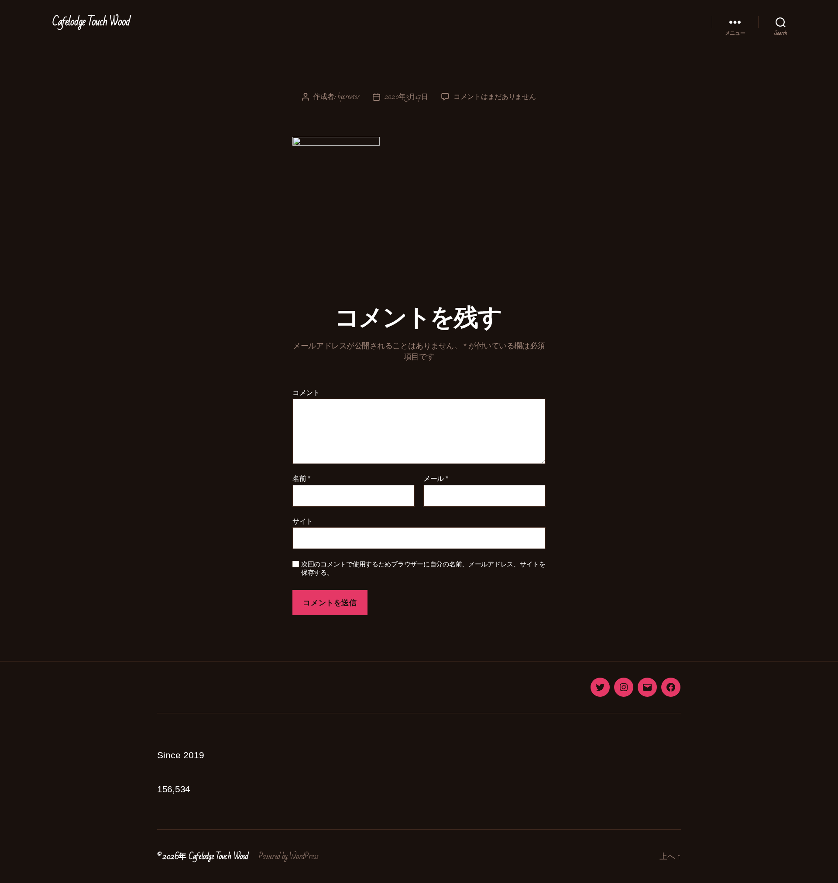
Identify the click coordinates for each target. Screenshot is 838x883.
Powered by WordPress (288, 856)
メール (435, 478)
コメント (306, 392)
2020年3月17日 (406, 96)
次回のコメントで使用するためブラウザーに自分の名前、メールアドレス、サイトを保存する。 (423, 568)
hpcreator (348, 96)
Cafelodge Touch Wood (91, 22)
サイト (302, 521)
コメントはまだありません (494, 96)
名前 (301, 478)
